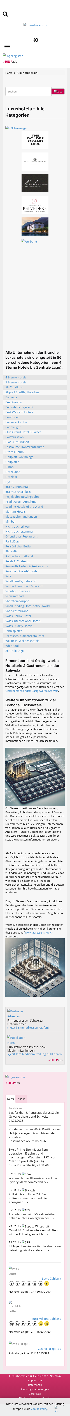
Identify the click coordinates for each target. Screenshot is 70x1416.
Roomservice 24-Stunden (22, 571)
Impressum (35, 1380)
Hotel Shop (12, 472)
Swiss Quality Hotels (18, 626)
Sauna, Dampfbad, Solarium (24, 586)
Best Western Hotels (19, 412)
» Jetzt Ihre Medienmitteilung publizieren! (34, 1054)
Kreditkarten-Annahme (20, 502)
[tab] (10, 1099)
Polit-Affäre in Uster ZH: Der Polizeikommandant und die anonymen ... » (28, 1198)
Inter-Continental (17, 487)
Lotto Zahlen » (51, 1279)
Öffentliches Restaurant (21, 536)
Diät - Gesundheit (17, 442)
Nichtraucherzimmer (19, 531)
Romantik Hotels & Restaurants (26, 566)
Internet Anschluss (18, 492)
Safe (8, 576)
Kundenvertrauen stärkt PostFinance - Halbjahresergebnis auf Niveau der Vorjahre (34, 1133)
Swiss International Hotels (23, 621)
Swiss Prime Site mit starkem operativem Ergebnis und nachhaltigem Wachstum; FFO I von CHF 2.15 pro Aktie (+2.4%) (32, 1155)
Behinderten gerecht (19, 407)
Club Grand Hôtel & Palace (23, 432)
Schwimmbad (14, 596)
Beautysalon (13, 402)
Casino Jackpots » (49, 1349)
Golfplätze (12, 462)
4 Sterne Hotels (15, 377)
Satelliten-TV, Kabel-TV (20, 581)
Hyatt (9, 482)
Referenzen (35, 1385)
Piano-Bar (12, 551)
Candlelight (13, 427)
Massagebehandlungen (21, 517)
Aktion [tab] (21, 1099)
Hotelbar (11, 477)
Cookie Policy (39, 1408)
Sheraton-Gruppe (17, 601)
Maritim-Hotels (15, 512)
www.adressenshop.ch (39, 932)
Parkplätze (12, 541)
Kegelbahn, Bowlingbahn (22, 497)
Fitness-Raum (14, 452)
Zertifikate (35, 1393)
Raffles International (19, 556)
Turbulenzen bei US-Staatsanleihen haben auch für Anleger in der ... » (32, 1216)
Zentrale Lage (14, 651)
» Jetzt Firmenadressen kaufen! (28, 1028)
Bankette (11, 397)
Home (8, 73)
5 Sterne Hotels (15, 382)
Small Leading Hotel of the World (27, 606)
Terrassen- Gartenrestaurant (24, 636)
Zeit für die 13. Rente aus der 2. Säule (34, 1113)
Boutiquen (12, 417)
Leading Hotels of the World (24, 507)
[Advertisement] (35, 305)
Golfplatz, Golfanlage (19, 457)
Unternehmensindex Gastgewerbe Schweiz (31, 690)
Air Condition (14, 387)
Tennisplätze (13, 631)
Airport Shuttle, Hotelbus (22, 392)
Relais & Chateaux (17, 561)
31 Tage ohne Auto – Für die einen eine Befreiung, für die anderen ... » (35, 1248)
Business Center (16, 422)
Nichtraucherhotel (17, 526)
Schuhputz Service (17, 591)
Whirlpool (12, 646)
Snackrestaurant (16, 611)
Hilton (9, 467)
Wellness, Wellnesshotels (22, 641)
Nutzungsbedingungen (35, 1389)
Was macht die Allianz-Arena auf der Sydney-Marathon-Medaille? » (33, 1180)
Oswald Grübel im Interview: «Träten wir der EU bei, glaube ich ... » (33, 1232)
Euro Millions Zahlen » (46, 1319)
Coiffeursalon (14, 437)
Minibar (10, 521)
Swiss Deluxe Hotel (18, 616)
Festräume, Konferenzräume (24, 447)
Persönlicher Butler (18, 546)
